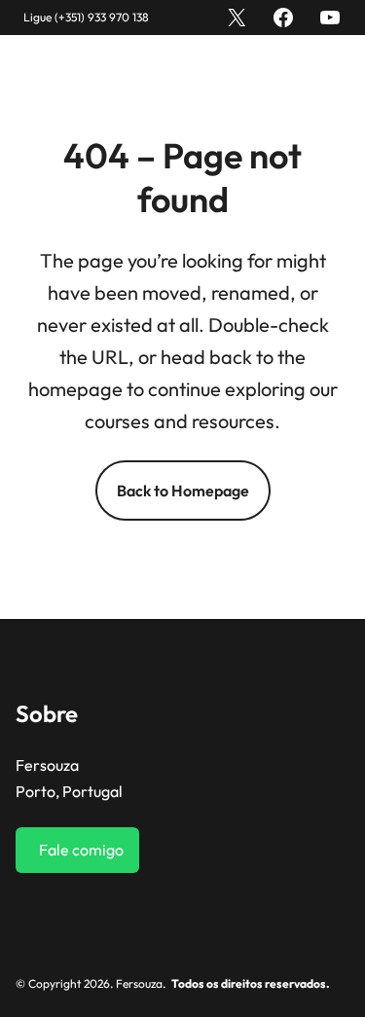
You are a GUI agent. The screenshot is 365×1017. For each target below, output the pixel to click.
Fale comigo (81, 849)
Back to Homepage (183, 490)
